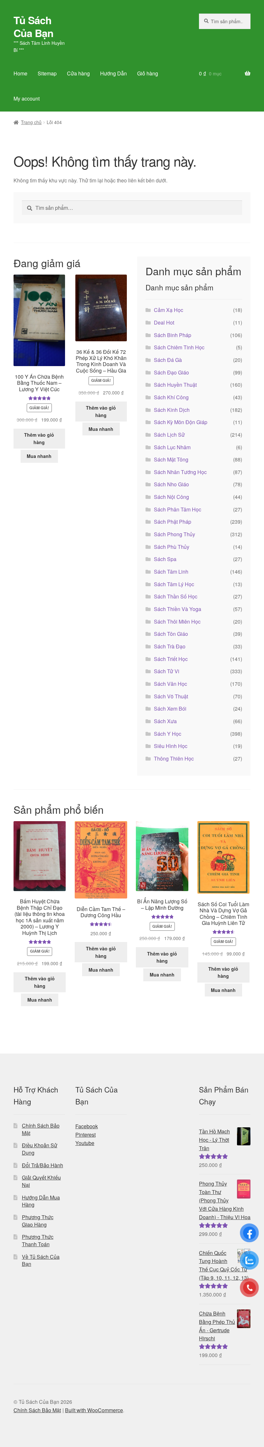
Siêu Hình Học (170, 746)
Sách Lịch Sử (169, 434)
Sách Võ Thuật (171, 696)
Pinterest (85, 1134)
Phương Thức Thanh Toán (37, 1240)
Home (20, 73)
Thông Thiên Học (174, 758)
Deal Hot (164, 322)
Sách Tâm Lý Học (174, 584)
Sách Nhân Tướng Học (180, 472)
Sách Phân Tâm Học (177, 509)
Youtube (84, 1143)
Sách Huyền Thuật (175, 384)
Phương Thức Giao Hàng (37, 1220)
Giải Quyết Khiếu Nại (41, 1181)
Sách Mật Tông (171, 459)
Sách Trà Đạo (169, 646)
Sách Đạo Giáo (171, 372)
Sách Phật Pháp (172, 521)
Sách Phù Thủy (171, 546)
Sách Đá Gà (168, 360)
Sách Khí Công (171, 397)
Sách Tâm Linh (171, 571)
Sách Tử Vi (166, 671)
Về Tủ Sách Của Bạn (41, 1260)
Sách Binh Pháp (172, 335)
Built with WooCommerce (94, 1410)
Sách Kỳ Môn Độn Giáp (180, 422)
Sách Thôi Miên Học (177, 621)
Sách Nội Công (171, 496)
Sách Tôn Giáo (171, 633)
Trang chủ (31, 122)
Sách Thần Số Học (175, 596)
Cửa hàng (78, 73)
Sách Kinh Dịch (172, 409)
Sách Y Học (167, 733)
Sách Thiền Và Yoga (177, 609)
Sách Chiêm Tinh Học (179, 347)
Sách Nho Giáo (171, 484)
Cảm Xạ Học (168, 310)
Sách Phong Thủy (174, 534)
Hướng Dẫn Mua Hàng (41, 1201)
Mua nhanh (39, 456)
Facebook (86, 1126)
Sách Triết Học (171, 659)
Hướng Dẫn (113, 73)
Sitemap (47, 73)
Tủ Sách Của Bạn (33, 26)
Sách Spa (165, 559)
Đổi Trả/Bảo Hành (42, 1165)
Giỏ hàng (147, 73)
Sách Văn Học (170, 683)
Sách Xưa (165, 721)
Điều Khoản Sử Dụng (39, 1148)
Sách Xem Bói (170, 708)
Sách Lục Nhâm (172, 447)
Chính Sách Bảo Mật (41, 1129)
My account (27, 98)
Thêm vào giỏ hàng (39, 438)
